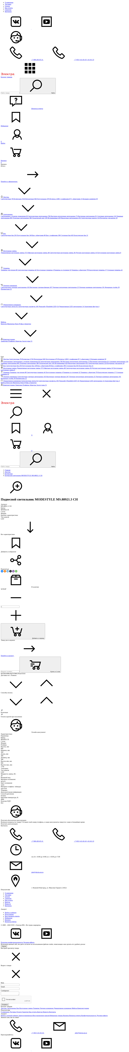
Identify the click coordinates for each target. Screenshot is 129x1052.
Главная (7, 470)
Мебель (74, 1008)
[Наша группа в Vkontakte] (16, 29)
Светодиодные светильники (39, 216)
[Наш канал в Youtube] (46, 29)
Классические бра (81, 235)
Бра (18, 1008)
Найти (53, 93)
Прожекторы (6, 289)
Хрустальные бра (24, 235)
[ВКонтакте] (2, 571)
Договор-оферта (28, 942)
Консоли (4, 324)
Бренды (7, 902)
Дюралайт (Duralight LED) (49, 306)
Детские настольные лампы (86, 253)
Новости (8, 904)
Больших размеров (90, 199)
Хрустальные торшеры (45, 270)
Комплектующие (83, 1008)
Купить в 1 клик (55, 671)
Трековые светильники (10, 363)
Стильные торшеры (115, 270)
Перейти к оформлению (9, 181)
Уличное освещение (47, 1008)
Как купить (9, 8)
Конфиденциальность (89, 1015)
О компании (9, 2)
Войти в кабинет (10, 912)
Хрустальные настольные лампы (109, 253)
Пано (17, 324)
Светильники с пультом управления (14, 216)
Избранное (8, 918)
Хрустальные (43, 199)
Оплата (7, 6)
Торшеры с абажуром (79, 270)
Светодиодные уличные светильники (15, 287)
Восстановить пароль (12, 916)
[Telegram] (7, 571)
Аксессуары (27, 341)
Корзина (8, 920)
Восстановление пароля (41, 1015)
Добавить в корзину (38, 638)
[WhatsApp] (16, 571)
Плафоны (11, 341)
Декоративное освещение (63, 1008)
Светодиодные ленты (9, 306)
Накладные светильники (71, 218)
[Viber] (13, 571)
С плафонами (65, 199)
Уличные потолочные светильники (66, 287)
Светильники (12, 1008)
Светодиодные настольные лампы (63, 253)
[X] (10, 571)
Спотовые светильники (107, 216)
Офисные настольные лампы (38, 253)
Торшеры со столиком (62, 270)
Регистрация (9, 914)
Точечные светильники (22, 218)
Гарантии (8, 10)
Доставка (8, 4)
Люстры (7, 472)
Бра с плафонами (53, 235)
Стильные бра (67, 235)
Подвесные (19, 199)
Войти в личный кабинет (10, 1015)
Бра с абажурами (39, 235)
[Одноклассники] (5, 571)
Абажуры (18, 341)
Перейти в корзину (7, 656)
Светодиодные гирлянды (28, 306)
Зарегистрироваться (26, 1015)
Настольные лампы (26, 1008)
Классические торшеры (97, 270)
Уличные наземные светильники (92, 287)
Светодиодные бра (9, 235)
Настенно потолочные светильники (64, 216)
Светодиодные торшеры (27, 270)
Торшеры (36, 1008)
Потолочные (31, 199)
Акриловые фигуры (91, 306)
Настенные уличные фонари (41, 287)
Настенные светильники (87, 216)
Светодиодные (7, 199)
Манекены (11, 324)
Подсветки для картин (108, 218)
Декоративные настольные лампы (14, 253)
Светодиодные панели (90, 218)
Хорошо (4, 946)
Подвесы (54, 199)
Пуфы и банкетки (25, 324)
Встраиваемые (54, 218)
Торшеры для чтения (9, 270)
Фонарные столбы (112, 287)
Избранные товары (56, 1015)
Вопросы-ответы (10, 922)
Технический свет (40, 218)
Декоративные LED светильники (71, 306)
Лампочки (4, 341)
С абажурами (77, 199)
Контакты (8, 11)
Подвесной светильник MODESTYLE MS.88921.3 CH (23, 475)
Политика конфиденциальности (12, 942)
